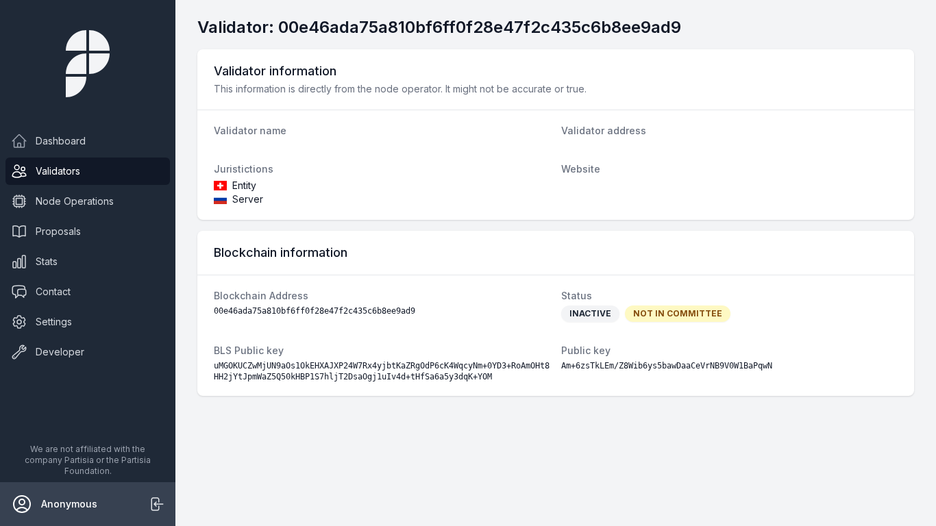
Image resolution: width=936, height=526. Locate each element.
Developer (60, 352)
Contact (53, 291)
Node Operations (75, 201)
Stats (47, 261)
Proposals (58, 231)
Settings (54, 321)
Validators (58, 171)
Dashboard (61, 141)
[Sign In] (156, 504)
